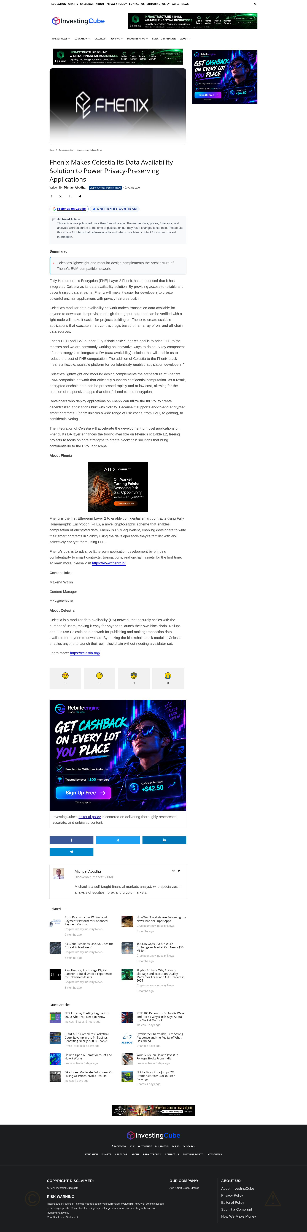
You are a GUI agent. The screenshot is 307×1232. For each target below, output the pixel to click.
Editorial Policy (158, 4)
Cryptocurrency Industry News (105, 187)
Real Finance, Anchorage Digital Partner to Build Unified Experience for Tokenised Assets (88, 974)
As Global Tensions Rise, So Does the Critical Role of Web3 (89, 945)
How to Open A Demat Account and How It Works (88, 1056)
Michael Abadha (88, 871)
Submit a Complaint (236, 1209)
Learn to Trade (74, 1063)
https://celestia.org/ (85, 653)
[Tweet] (60, 196)
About (100, 4)
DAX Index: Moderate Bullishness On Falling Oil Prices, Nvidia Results (89, 1074)
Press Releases (75, 1045)
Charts (73, 4)
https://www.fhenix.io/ (109, 563)
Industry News (136, 38)
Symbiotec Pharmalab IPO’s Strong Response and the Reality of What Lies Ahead (160, 1037)
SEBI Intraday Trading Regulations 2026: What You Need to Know (87, 1015)
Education (58, 4)
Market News (59, 38)
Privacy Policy (116, 4)
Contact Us (137, 4)
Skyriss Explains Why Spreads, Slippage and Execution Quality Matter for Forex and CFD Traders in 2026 (161, 975)
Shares (80, 1021)
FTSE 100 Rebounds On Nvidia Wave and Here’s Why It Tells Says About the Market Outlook (160, 1017)
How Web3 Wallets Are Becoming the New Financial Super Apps (161, 919)
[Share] (51, 196)
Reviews (115, 38)
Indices (69, 1021)
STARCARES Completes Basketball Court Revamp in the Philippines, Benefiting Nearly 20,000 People (87, 1037)
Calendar (86, 4)
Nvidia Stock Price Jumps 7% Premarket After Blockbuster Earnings (156, 1076)
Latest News (180, 4)
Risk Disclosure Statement (62, 1217)
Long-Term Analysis (164, 38)
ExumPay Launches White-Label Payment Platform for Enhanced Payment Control (86, 921)
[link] (254, 4)
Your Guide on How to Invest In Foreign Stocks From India (157, 1056)
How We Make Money (238, 1216)
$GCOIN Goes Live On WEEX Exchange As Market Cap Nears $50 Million (160, 947)
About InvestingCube (237, 1188)
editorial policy (90, 817)
